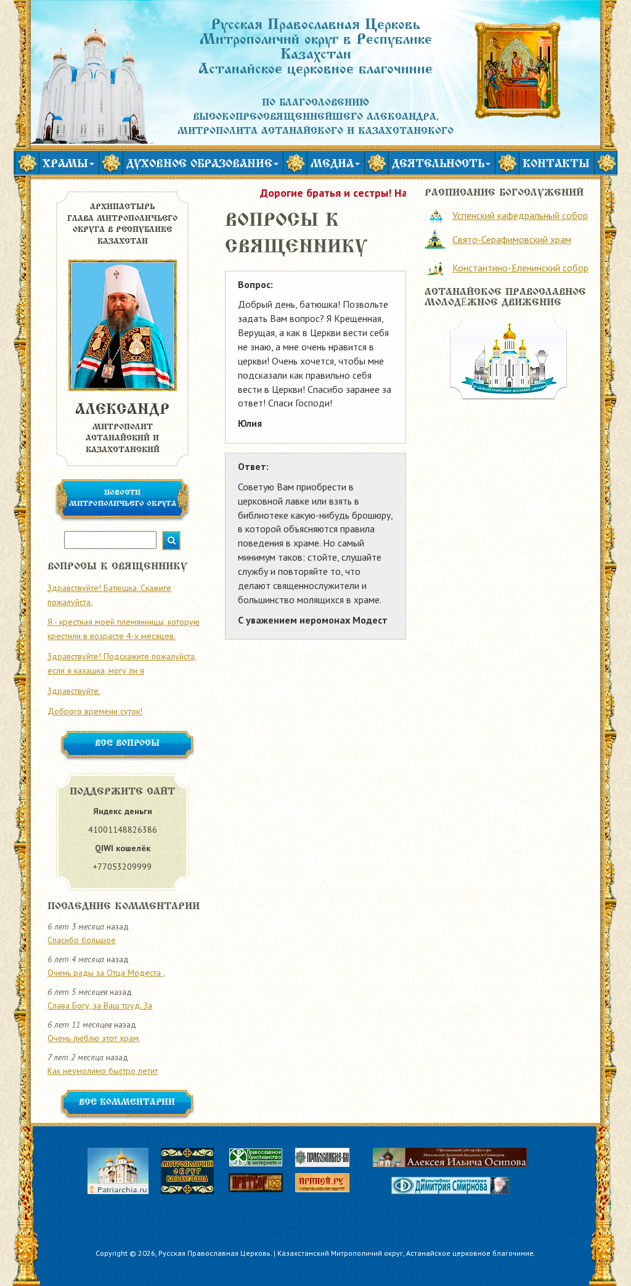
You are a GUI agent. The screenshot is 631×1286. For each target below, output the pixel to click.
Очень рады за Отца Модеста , (106, 972)
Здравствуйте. (73, 690)
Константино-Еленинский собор (520, 268)
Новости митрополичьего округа (122, 498)
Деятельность (438, 164)
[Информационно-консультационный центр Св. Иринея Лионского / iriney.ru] (328, 1185)
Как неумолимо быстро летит (102, 1070)
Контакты (556, 164)
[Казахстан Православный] (262, 1185)
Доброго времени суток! (94, 711)
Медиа (332, 164)
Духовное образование (199, 164)
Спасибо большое (81, 940)
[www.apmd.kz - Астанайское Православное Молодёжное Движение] (508, 358)
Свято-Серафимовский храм (511, 239)
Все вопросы (127, 744)
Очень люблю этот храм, (93, 1038)
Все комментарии (127, 1102)
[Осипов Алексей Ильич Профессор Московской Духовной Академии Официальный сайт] (450, 1157)
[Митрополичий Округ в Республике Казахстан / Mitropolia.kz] (193, 1170)
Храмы (65, 164)
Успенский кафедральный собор (520, 215)
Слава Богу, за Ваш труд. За (99, 1005)
